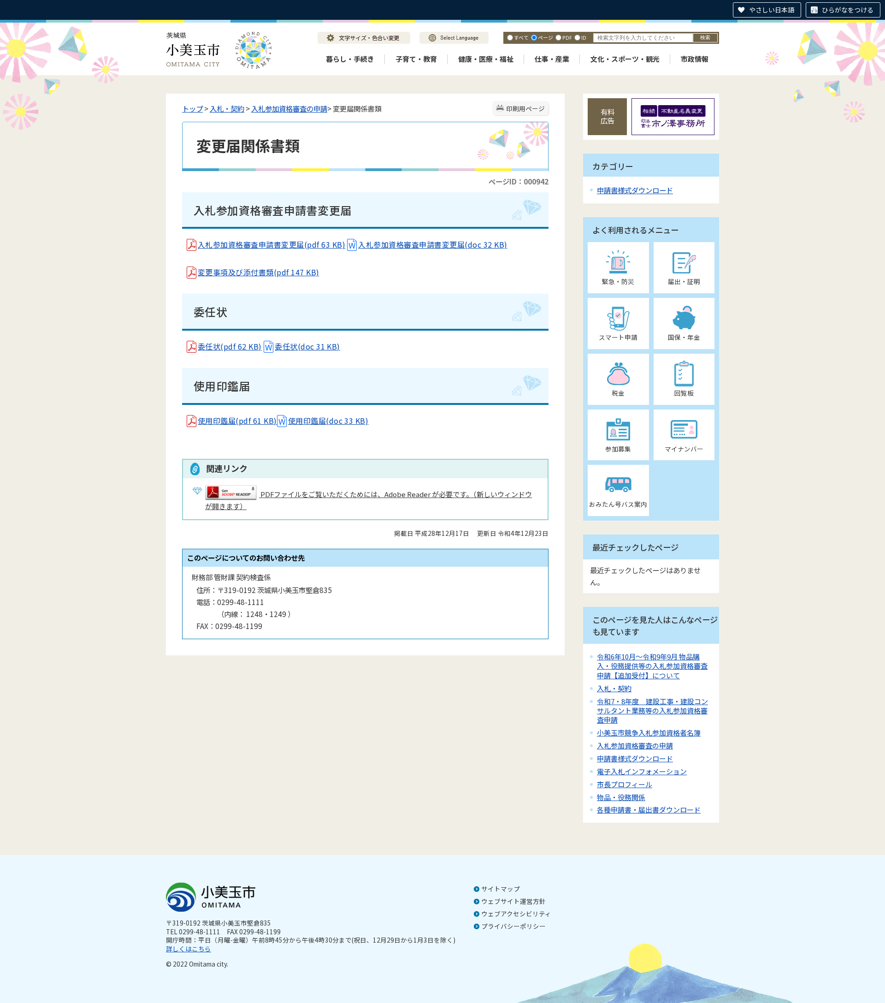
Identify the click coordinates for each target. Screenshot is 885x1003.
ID (583, 37)
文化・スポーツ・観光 (625, 59)
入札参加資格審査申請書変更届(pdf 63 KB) (271, 244)
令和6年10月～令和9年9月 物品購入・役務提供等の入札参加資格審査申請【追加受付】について (652, 666)
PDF (567, 37)
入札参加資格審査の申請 (289, 108)
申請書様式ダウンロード (635, 190)
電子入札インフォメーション (642, 771)
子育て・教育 (416, 59)
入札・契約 (227, 108)
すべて (521, 37)
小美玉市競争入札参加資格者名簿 (649, 732)
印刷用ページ (525, 108)
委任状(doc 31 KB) (307, 346)
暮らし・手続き (350, 59)
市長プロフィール (624, 784)
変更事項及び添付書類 (236, 272)
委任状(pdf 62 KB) (230, 346)
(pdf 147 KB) (296, 272)
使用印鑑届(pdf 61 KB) (237, 420)
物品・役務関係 (621, 797)
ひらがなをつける (847, 9)
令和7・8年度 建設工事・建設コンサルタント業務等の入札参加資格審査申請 (652, 710)
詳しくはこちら (188, 948)
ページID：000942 (519, 181)
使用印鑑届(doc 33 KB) (328, 420)
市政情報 (694, 59)
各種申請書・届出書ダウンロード (649, 809)
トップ (192, 108)
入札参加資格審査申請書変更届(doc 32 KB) (432, 244)
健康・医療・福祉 (485, 59)
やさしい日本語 (771, 9)
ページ (545, 37)
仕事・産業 (552, 59)
